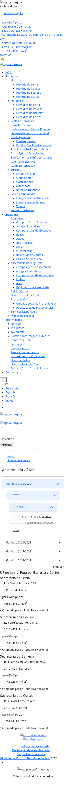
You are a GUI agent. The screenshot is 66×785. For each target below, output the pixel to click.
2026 (16, 495)
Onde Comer (24, 178)
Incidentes (17, 328)
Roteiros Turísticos (28, 190)
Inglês (9, 400)
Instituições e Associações (27, 153)
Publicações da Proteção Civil (34, 307)
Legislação (17, 344)
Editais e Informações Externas (30, 336)
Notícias (16, 324)
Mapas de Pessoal (22, 316)
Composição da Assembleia (33, 267)
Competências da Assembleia (35, 275)
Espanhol (11, 392)
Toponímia (17, 332)
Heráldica (17, 101)
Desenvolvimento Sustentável (30, 133)
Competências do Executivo (33, 230)
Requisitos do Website (31, 754)
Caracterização (20, 125)
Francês (10, 396)
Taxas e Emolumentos (25, 352)
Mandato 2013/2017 (18, 560)
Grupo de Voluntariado (25, 295)
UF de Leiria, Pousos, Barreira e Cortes (25, 758)
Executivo (17, 218)
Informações (24, 243)
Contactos (11, 372)
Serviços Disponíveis (24, 311)
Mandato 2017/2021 (18, 551)
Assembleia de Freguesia (26, 263)
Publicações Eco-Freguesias (33, 145)
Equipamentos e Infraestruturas (31, 157)
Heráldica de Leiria (28, 105)
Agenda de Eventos (23, 161)
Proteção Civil (19, 299)
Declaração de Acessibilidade (29, 368)
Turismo (16, 170)
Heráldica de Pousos (29, 109)
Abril (20, 507)
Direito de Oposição (29, 259)
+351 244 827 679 (15, 51)
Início (8, 72)
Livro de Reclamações (24, 364)
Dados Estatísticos (22, 210)
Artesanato (23, 186)
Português (12, 388)
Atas (19, 247)
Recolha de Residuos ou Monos (31, 149)
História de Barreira (28, 92)
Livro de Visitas (20, 360)
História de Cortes (27, 97)
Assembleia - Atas (18, 460)
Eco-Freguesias (20, 137)
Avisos (20, 238)
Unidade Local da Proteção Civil (36, 303)
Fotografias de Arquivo (31, 202)
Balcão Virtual (19, 291)
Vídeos (20, 206)
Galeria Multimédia (23, 194)
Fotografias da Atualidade (32, 198)
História (16, 80)
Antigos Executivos (28, 226)
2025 (16, 531)
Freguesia (11, 76)
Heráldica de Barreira (29, 113)
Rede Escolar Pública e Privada (30, 129)
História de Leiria (27, 84)
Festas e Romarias (22, 121)
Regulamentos (20, 348)
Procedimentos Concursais (28, 356)
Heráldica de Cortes (28, 117)
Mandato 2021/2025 (18, 542)
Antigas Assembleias (29, 271)
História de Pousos (28, 88)
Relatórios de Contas (29, 255)
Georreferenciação (23, 165)
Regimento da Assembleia (32, 287)
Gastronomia (24, 182)
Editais (20, 234)
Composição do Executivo (32, 222)
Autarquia (11, 214)
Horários (6, 55)
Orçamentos (24, 251)
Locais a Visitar (25, 174)
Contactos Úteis (21, 340)
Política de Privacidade (35, 746)
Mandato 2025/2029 (18, 484)
